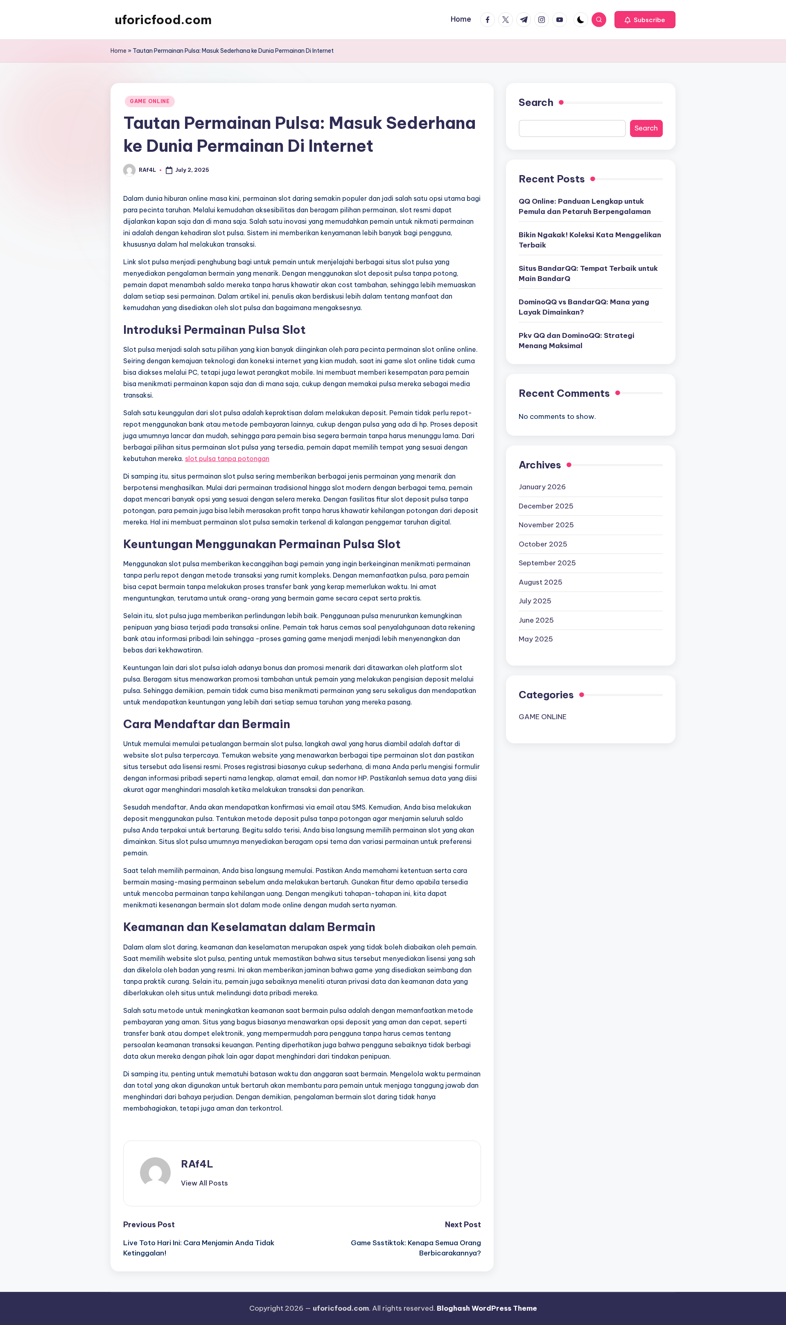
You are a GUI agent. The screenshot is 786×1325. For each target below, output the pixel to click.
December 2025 (546, 505)
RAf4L (197, 1164)
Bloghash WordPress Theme (487, 1308)
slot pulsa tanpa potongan (227, 458)
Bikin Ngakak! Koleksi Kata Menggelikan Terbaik (590, 240)
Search (536, 102)
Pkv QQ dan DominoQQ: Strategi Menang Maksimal (577, 340)
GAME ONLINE (150, 101)
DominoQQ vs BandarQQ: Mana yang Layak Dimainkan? (584, 307)
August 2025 (540, 581)
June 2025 (536, 619)
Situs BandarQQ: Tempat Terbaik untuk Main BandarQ (588, 273)
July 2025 (535, 600)
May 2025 (536, 638)
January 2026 (542, 486)
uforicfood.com (163, 19)
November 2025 (546, 524)
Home (118, 50)
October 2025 (543, 543)
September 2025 (547, 562)
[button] (644, 19)
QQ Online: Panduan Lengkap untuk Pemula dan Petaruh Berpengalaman (585, 206)
